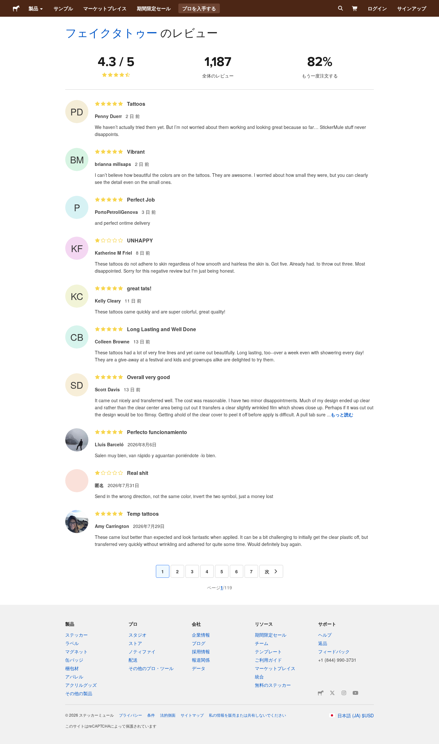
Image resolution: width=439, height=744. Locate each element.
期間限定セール (154, 8)
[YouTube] (355, 693)
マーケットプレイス (105, 8)
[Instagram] (343, 693)
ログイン (377, 8)
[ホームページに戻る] (16, 8)
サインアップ (411, 8)
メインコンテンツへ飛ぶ (4, 4)
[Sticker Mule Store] (320, 693)
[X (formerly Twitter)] (332, 693)
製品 (33, 8)
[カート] (355, 8)
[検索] (339, 8)
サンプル (63, 8)
